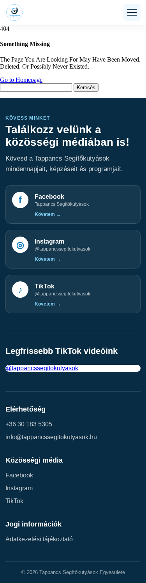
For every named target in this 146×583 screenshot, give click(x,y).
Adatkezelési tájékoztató (39, 539)
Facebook (19, 475)
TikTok (14, 501)
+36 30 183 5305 (28, 424)
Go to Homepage (21, 79)
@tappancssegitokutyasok (41, 368)
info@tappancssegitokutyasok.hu (51, 437)
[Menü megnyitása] (132, 12)
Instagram (19, 488)
